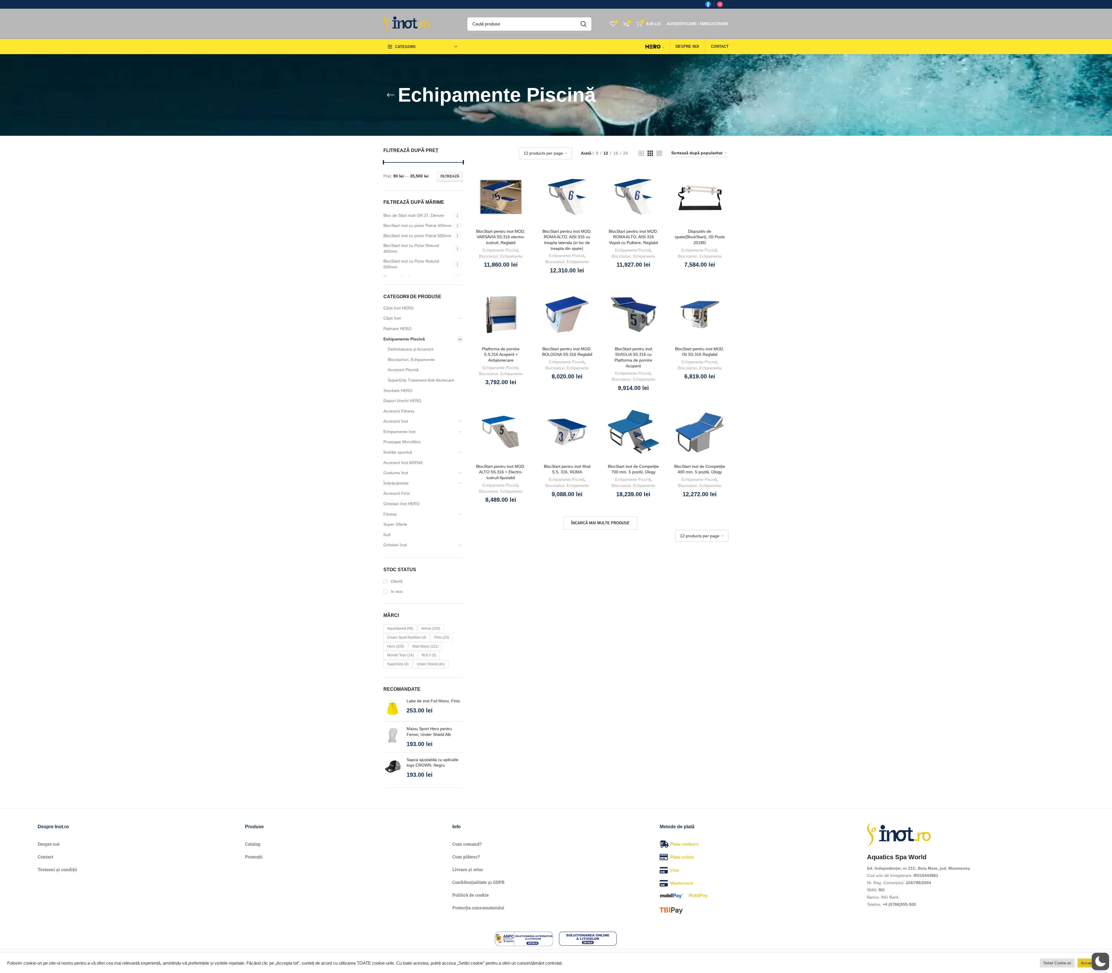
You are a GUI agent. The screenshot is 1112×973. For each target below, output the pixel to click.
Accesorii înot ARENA (403, 462)
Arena (430, 628)
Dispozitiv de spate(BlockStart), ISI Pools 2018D (700, 237)
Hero (395, 646)
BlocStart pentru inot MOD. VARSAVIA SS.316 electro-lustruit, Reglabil (500, 237)
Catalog (252, 844)
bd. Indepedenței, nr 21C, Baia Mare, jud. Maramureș (918, 868)
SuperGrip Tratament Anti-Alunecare (421, 380)
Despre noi (49, 844)
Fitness (390, 514)
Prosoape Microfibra (401, 441)
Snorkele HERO (397, 390)
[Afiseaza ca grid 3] (650, 153)
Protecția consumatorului (478, 907)
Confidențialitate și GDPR (478, 882)
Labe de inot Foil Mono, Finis (433, 701)
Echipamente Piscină (404, 339)
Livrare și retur (467, 869)
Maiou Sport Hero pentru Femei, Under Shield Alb (429, 731)
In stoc (396, 591)
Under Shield (431, 664)
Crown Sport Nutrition (406, 637)
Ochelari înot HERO (401, 503)
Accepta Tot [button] (1091, 963)
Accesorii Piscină (403, 369)
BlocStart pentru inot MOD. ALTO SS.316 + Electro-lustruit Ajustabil (500, 472)
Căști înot (392, 318)
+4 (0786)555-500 (899, 904)
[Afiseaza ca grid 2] (641, 153)
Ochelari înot (395, 545)
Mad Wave (425, 646)
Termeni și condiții (57, 869)
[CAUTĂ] (583, 24)
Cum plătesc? (466, 857)
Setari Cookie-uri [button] (1057, 963)
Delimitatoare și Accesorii (411, 349)
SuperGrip (398, 664)
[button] (1100, 961)
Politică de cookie (470, 895)
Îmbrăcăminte (396, 483)
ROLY (429, 655)
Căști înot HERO (398, 308)
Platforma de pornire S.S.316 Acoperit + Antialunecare (501, 354)
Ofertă (396, 581)
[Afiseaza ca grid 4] (659, 153)
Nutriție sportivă (397, 452)
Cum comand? (467, 844)
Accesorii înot (395, 421)
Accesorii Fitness (398, 411)
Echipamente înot (399, 431)
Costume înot (395, 472)
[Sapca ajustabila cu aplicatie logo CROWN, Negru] (392, 768)
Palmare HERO (397, 328)
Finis (441, 637)
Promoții (254, 857)
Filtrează (449, 176)
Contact (45, 857)
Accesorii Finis (396, 493)
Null (386, 534)
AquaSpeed (400, 628)
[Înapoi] (390, 95)
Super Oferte (395, 524)
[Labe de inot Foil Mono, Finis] (392, 707)
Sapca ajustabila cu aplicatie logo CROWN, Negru (432, 762)
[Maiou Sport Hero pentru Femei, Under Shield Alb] (392, 737)
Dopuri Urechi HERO (402, 400)
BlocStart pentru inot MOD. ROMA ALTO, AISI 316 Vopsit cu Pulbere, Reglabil (633, 237)
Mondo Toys (400, 655)
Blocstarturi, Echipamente (411, 359)
